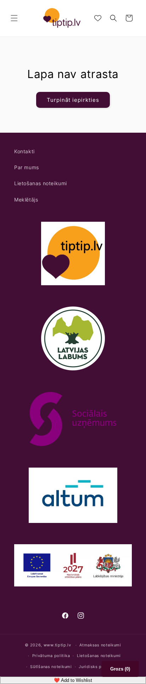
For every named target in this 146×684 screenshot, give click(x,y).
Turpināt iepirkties (73, 99)
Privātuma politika (51, 655)
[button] (14, 18)
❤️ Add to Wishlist (73, 680)
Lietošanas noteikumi (40, 183)
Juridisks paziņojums (101, 666)
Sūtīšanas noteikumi (51, 666)
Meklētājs (26, 200)
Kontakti (24, 151)
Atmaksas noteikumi (100, 644)
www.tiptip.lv (57, 644)
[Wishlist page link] (97, 18)
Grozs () (120, 669)
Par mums (26, 167)
